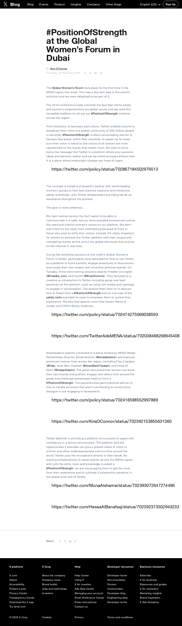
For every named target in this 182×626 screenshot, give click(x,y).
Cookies (47, 617)
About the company (53, 575)
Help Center (82, 575)
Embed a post (17, 588)
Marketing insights (151, 593)
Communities (115, 588)
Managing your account (89, 593)
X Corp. (47, 566)
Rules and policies (86, 602)
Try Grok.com (17, 606)
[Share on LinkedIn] (95, 72)
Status (13, 579)
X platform (16, 566)
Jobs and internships (54, 588)
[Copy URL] (100, 73)
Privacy (79, 617)
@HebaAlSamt (64, 370)
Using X (79, 579)
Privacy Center (18, 593)
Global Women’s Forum (67, 88)
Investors (47, 593)
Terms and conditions (120, 617)
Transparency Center (22, 597)
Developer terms (117, 602)
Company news (51, 579)
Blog (30, 4)
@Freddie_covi (56, 276)
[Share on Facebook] (89, 72)
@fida (51, 365)
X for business (148, 579)
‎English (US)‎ (148, 4)
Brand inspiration (150, 597)
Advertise (145, 575)
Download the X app (21, 602)
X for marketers (149, 588)
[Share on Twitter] (85, 72)
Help (78, 566)
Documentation (116, 579)
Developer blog (116, 593)
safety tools (54, 297)
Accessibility (16, 584)
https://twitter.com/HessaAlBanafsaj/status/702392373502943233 (115, 506)
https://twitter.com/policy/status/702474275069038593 (105, 314)
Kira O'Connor (58, 68)
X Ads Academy (149, 602)
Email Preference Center (89, 597)
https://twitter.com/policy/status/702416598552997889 (105, 399)
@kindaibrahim (106, 357)
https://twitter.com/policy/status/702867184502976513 (105, 169)
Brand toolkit (49, 584)
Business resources (152, 566)
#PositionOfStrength (104, 113)
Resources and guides (153, 584)
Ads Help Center (84, 588)
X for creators (83, 584)
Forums (111, 584)
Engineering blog (117, 597)
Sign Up (171, 4)
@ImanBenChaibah (96, 365)
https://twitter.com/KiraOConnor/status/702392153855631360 (112, 421)
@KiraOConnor (94, 276)
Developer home (117, 575)
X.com (13, 575)
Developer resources (120, 566)
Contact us (81, 606)
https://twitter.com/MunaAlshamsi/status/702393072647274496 (113, 485)
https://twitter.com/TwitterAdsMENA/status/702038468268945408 (116, 335)
